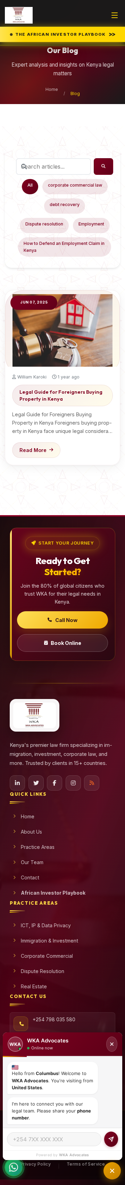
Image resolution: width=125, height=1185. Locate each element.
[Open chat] (112, 1170)
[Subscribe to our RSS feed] (91, 783)
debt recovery (65, 204)
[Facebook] (54, 783)
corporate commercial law (75, 185)
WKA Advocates (74, 1155)
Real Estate (34, 986)
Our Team (32, 862)
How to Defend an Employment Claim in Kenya (64, 247)
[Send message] (111, 1139)
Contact (30, 877)
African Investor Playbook (53, 893)
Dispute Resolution (42, 971)
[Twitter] (36, 783)
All (30, 185)
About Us (31, 832)
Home (51, 89)
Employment (91, 224)
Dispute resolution (44, 224)
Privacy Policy (35, 1164)
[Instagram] (73, 783)
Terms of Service (86, 1164)
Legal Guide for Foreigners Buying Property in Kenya (60, 395)
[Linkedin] (17, 783)
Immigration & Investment (49, 941)
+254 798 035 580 (54, 1019)
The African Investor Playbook (65, 34)
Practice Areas (38, 847)
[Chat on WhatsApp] (13, 1170)
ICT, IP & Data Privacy (46, 925)
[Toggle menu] (114, 15)
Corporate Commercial (47, 956)
